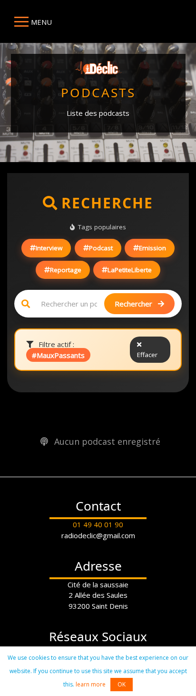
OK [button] (122, 684)
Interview (49, 248)
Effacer (147, 354)
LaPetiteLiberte (130, 270)
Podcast (101, 248)
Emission (152, 248)
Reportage (65, 270)
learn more (91, 684)
